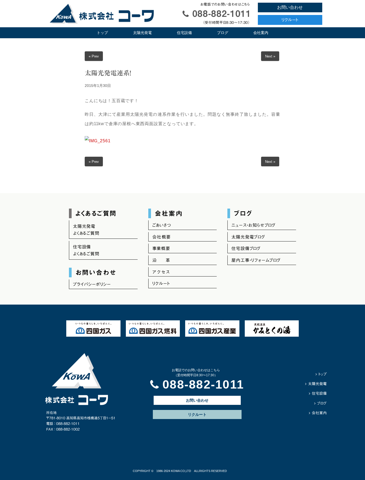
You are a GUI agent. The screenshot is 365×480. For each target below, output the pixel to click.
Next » (270, 56)
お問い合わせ (290, 7)
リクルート (290, 20)
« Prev (94, 56)
